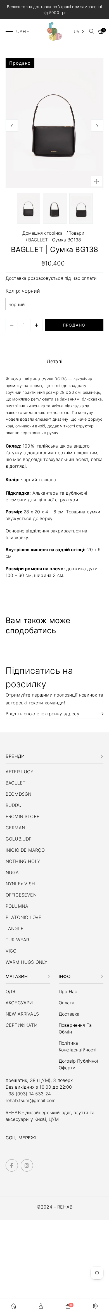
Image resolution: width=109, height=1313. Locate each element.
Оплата (66, 1002)
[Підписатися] (99, 714)
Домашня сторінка (42, 233)
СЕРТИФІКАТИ (21, 1025)
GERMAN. (16, 827)
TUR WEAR (17, 939)
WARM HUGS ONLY (26, 962)
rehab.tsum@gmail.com (31, 1100)
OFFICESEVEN (21, 895)
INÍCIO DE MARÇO (25, 850)
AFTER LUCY (20, 771)
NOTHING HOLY (23, 861)
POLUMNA (17, 906)
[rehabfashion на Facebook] (12, 1165)
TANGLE (14, 928)
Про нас (68, 991)
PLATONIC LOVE (23, 917)
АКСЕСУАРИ (19, 1002)
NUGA (12, 872)
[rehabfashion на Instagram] (27, 1165)
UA (76, 31)
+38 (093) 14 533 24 (28, 1094)
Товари (76, 233)
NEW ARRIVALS (22, 1014)
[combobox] (79, 31)
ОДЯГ (12, 991)
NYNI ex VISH (20, 883)
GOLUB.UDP (19, 839)
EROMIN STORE (22, 816)
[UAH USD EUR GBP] (25, 31)
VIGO (11, 951)
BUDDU (14, 805)
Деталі (55, 361)
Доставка (17, 278)
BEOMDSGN (18, 794)
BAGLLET (15, 783)
